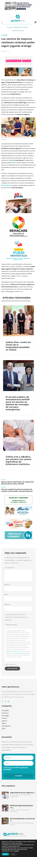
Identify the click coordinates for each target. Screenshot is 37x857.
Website (7, 604)
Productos (5, 713)
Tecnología (5, 716)
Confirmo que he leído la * (15, 768)
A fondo (4, 718)
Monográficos (6, 726)
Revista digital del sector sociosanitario (17, 29)
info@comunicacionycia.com (13, 651)
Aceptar (5, 854)
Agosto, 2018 (4, 51)
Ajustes (13, 854)
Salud (3, 729)
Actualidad (4, 35)
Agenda (4, 721)
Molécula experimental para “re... (21, 806)
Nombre (7, 584)
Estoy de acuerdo (11, 624)
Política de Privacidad (22, 653)
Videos (4, 723)
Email (6, 594)
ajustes (17, 851)
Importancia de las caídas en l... (22, 793)
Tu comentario (9, 567)
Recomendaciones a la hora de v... (22, 820)
